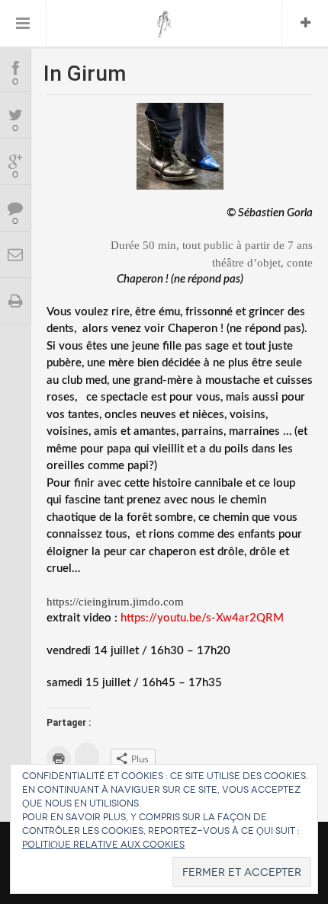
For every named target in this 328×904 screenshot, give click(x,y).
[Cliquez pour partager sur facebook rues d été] (87, 757)
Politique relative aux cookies (103, 844)
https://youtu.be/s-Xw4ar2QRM (202, 618)
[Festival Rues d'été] (164, 24)
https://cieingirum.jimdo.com (115, 602)
